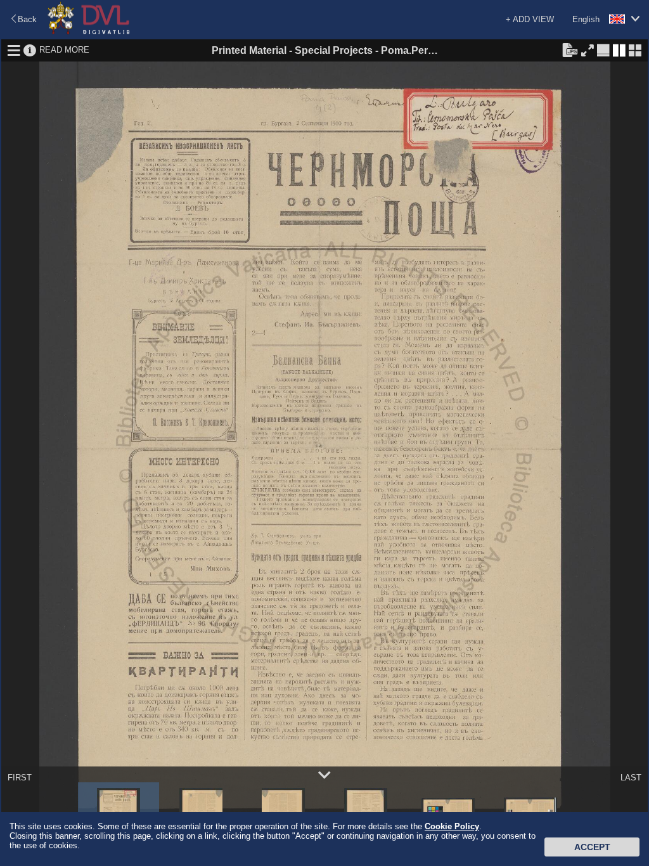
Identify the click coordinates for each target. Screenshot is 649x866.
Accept (592, 847)
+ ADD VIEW (530, 19)
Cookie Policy (452, 826)
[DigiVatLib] (89, 32)
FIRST (20, 777)
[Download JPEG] (570, 49)
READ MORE (64, 50)
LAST (630, 777)
